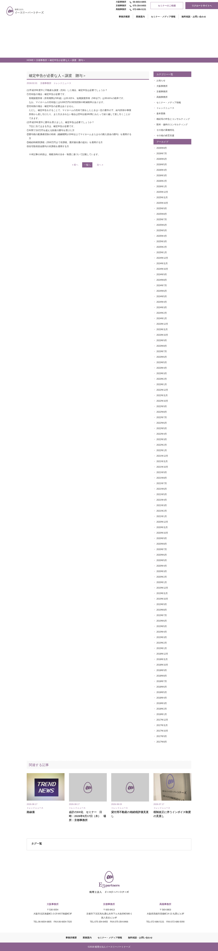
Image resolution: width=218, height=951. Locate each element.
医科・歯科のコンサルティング (172, 124)
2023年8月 (161, 346)
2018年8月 (161, 675)
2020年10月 (162, 533)
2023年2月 (161, 379)
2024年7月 (161, 285)
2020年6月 (161, 555)
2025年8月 (161, 214)
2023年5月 (161, 362)
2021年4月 (161, 500)
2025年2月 (161, 247)
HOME (30, 60)
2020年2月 (161, 577)
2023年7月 (161, 351)
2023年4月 (161, 368)
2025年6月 (161, 225)
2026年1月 (161, 186)
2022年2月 (161, 445)
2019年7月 (161, 615)
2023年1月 (161, 384)
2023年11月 (162, 329)
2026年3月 (161, 175)
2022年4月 (161, 434)
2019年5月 (161, 626)
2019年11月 (162, 593)
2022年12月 (162, 390)
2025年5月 (161, 230)
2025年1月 (161, 252)
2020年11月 (162, 527)
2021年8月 (161, 478)
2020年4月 (161, 566)
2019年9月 (161, 604)
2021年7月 (161, 483)
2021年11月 (162, 461)
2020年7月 (161, 549)
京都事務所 (41, 60)
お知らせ (160, 80)
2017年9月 (161, 736)
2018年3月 (161, 703)
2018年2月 (161, 708)
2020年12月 (162, 522)
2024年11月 (162, 263)
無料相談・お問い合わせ (194, 16)
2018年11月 (162, 659)
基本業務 (160, 113)
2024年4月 (161, 302)
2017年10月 (162, 730)
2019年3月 (161, 637)
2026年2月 (161, 181)
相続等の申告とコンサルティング (173, 119)
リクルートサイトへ (202, 5)
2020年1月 (161, 582)
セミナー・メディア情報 (163, 16)
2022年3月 (161, 439)
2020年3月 (161, 571)
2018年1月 (161, 714)
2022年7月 (161, 417)
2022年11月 (162, 395)
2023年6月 (161, 357)
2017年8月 (161, 741)
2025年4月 (161, 236)
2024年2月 (161, 313)
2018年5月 (161, 692)
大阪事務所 (162, 86)
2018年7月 (161, 681)
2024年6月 (161, 291)
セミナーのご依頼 (167, 5)
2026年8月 (161, 148)
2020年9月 (161, 538)
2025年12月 (162, 192)
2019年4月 (161, 631)
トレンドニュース (165, 108)
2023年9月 (161, 340)
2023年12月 (162, 324)
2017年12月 (162, 719)
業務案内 (140, 16)
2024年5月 (161, 296)
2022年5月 (161, 428)
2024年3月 (161, 307)
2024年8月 (161, 280)
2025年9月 (161, 208)
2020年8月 (161, 544)
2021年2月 (161, 511)
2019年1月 (161, 648)
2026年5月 (161, 164)
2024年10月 (162, 269)
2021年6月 (161, 489)
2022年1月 (161, 450)
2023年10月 (162, 335)
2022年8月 (161, 412)
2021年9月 (161, 472)
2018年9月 (161, 670)
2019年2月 (161, 642)
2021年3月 (161, 505)
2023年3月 (161, 373)
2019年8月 (161, 609)
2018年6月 (161, 686)
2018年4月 (161, 697)
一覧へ (87, 165)
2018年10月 (162, 664)
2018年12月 (162, 653)
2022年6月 (161, 423)
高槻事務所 (162, 97)
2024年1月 (161, 318)
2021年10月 (162, 467)
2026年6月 (161, 159)
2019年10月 (162, 598)
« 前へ (75, 164)
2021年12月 (162, 456)
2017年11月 (162, 725)
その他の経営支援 (165, 135)
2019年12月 (162, 587)
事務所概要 (71, 937)
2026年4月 (161, 170)
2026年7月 (161, 153)
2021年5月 (161, 494)
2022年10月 (162, 401)
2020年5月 (161, 560)
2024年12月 (162, 258)
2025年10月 (162, 203)
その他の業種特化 (165, 130)
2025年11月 (162, 197)
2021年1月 (161, 516)
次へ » (100, 164)
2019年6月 (161, 620)
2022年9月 (161, 406)
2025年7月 (161, 219)
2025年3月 (161, 241)
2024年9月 (161, 274)
